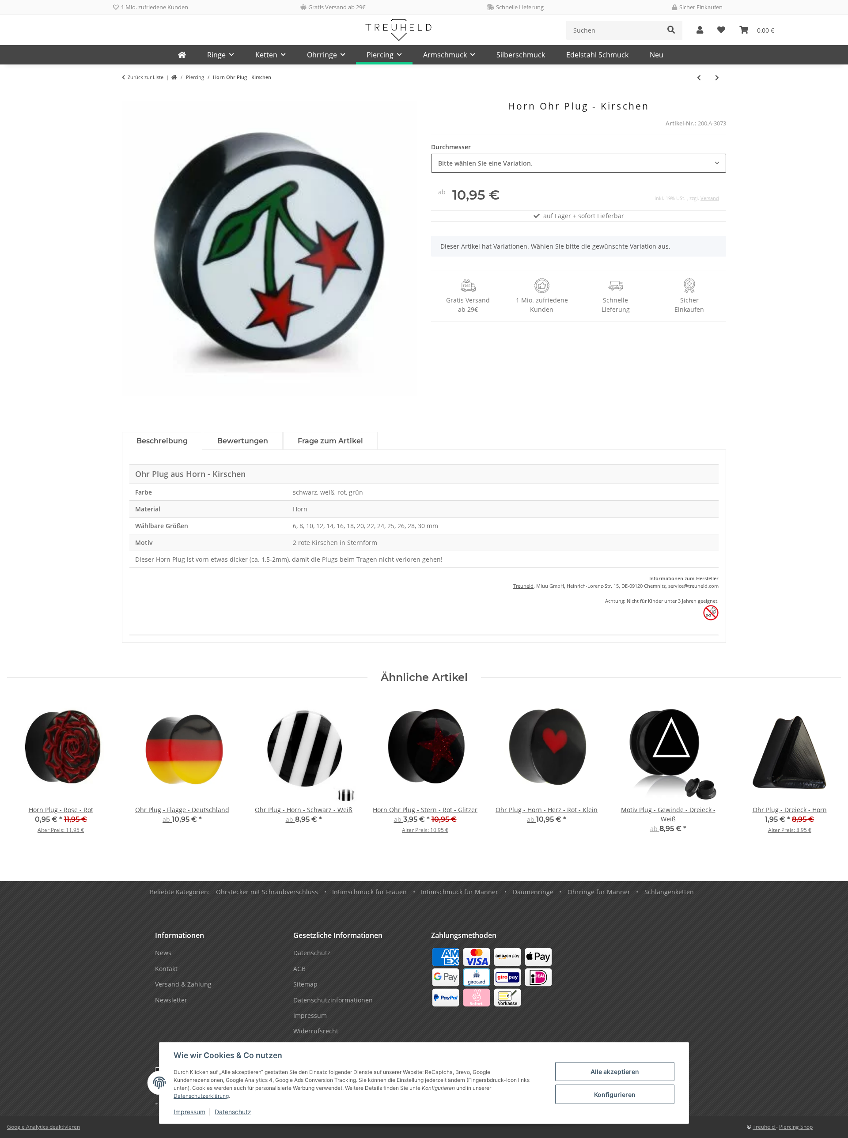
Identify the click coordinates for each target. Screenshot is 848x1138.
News (163, 953)
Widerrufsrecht (315, 1031)
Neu (656, 55)
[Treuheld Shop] (174, 77)
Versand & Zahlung (183, 984)
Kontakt (166, 968)
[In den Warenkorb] (129, 96)
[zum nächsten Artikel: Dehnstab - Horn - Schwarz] (717, 77)
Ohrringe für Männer (599, 892)
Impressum (189, 1111)
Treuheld (523, 585)
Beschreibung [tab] (162, 441)
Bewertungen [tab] (242, 441)
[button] (699, 30)
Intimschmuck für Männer (459, 892)
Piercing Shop (796, 1126)
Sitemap (305, 984)
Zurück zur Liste (145, 77)
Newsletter (171, 1000)
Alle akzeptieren (615, 1071)
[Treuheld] (182, 54)
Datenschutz (233, 1111)
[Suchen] (671, 30)
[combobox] (578, 163)
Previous (22, 771)
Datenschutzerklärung (201, 1096)
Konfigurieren (615, 1094)
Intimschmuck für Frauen (369, 892)
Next (826, 771)
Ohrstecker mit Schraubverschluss (267, 892)
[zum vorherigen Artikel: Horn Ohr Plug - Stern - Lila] (699, 77)
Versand (709, 198)
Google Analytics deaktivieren (43, 1126)
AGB (299, 968)
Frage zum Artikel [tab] (330, 441)
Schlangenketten (669, 892)
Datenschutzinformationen (333, 1000)
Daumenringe (533, 892)
